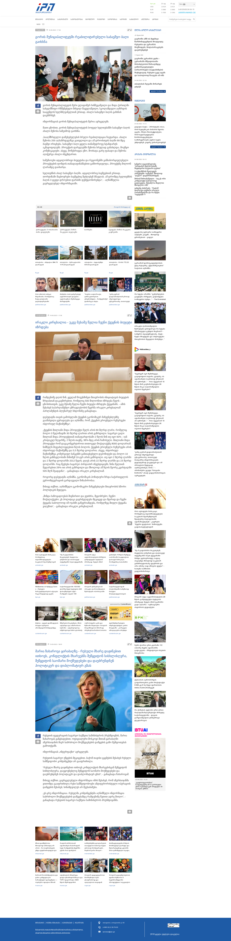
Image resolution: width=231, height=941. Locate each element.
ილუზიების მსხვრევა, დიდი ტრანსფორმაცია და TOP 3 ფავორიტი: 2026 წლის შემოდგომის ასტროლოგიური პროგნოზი (71, 881)
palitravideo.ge (40, 305)
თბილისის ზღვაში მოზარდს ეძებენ (148, 85)
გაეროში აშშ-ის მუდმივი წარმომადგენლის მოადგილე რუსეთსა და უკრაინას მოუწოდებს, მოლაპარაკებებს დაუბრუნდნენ (148, 44)
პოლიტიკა (50, 19)
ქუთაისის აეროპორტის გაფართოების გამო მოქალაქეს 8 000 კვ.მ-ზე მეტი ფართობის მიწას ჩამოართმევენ (149, 684)
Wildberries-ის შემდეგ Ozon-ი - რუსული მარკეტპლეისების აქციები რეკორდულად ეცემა (46, 590)
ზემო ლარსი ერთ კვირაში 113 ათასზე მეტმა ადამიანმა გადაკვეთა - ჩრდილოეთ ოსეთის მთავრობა (150, 649)
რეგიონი (101, 19)
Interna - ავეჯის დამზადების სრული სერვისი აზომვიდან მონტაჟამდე (46, 625)
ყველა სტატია (157, 147)
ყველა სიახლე (157, 91)
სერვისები (67, 923)
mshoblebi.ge (89, 854)
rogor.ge (87, 885)
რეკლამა (79, 923)
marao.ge (38, 885)
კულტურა (145, 19)
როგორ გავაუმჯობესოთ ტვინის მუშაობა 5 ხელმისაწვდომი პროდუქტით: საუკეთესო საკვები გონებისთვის (119, 880)
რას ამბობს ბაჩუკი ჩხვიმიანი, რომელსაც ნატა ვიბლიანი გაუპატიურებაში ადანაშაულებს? (44, 299)
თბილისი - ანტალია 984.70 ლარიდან (46, 263)
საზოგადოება (77, 19)
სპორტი (123, 19)
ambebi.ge (39, 565)
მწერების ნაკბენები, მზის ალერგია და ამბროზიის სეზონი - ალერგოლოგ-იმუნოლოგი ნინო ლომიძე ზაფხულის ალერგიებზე (71, 628)
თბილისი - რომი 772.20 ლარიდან (119, 263)
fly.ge (37, 273)
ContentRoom (126, 604)
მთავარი (39, 19)
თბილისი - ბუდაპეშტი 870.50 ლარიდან (93, 263)
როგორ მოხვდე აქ (122, 207)
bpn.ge (152, 3)
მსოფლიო (90, 19)
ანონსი (155, 19)
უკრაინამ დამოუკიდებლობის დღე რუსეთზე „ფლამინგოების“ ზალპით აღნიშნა (149, 265)
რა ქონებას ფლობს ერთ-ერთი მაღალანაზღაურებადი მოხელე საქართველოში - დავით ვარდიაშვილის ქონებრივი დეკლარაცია (149, 715)
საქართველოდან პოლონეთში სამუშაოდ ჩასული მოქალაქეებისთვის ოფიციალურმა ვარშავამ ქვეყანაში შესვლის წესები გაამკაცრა (120, 594)
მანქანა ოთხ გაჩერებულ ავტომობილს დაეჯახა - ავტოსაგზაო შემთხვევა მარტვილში (70, 297)
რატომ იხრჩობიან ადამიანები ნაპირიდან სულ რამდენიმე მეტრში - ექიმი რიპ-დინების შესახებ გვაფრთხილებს (70, 848)
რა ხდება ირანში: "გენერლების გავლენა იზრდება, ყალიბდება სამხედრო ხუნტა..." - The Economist (150, 296)
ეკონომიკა (112, 19)
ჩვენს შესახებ (53, 923)
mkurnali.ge (39, 854)
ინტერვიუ (139, 100)
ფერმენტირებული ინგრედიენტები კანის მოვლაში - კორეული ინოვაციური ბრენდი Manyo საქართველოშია (119, 628)
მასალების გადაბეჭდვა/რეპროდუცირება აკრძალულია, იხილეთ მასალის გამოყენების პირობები (59, 931)
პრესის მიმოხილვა (145, 154)
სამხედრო (133, 19)
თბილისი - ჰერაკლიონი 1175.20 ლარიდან (70, 263)
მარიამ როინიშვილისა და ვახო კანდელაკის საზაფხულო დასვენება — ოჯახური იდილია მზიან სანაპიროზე (46, 880)
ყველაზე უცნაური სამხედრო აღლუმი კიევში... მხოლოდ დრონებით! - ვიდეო (148, 234)
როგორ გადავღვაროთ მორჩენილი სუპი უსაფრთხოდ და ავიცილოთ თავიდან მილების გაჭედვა (94, 880)
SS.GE (39, 207)
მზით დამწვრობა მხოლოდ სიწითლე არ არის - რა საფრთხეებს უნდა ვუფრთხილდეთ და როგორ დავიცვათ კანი (46, 848)
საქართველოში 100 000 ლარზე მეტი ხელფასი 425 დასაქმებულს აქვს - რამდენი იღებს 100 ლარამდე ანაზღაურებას (71, 591)
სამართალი (62, 19)
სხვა (38, 24)
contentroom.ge (41, 633)
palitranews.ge (89, 597)
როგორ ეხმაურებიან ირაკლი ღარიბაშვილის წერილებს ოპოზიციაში (94, 589)
